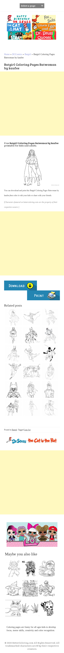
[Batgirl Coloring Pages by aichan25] (13, 335)
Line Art (27, 430)
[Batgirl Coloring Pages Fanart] (50, 389)
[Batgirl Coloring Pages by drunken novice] (32, 407)
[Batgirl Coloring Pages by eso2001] (13, 353)
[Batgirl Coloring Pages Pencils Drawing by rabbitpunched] (50, 407)
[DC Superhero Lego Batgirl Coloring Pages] (13, 389)
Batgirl (28, 54)
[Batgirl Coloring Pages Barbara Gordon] (50, 353)
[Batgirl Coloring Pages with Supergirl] (13, 407)
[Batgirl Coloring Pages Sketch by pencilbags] (32, 335)
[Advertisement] (32, 103)
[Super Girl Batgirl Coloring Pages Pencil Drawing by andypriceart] (32, 371)
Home (7, 54)
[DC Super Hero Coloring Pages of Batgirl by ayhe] (50, 317)
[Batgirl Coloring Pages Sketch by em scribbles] (50, 335)
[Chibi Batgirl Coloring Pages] (13, 371)
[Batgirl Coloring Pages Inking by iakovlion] (32, 389)
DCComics (17, 54)
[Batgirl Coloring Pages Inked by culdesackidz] (13, 317)
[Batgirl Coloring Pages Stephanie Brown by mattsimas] (50, 371)
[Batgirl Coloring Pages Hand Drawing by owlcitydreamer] (32, 317)
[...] (14, 569)
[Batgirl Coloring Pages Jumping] (32, 353)
